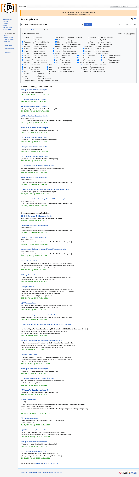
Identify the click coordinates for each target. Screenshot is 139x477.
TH (25, 71)
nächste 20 (38, 463)
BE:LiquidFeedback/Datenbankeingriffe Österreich (37, 166)
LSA (25, 67)
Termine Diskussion (106, 44)
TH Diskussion (35, 71)
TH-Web (27, 62)
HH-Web (57, 49)
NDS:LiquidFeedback (28, 275)
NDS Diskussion (115, 56)
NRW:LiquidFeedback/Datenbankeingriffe (34, 128)
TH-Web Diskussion (40, 62)
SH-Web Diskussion (40, 60)
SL (104, 62)
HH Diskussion (90, 58)
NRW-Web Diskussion (103, 49)
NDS (104, 56)
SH (25, 69)
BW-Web (27, 46)
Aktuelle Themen (8, 37)
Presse (92, 42)
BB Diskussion (66, 62)
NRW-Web (88, 49)
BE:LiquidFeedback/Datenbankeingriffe (34, 106)
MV (80, 62)
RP (104, 60)
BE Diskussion (66, 60)
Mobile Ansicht (58, 472)
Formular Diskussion (106, 37)
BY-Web (26, 49)
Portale (5, 25)
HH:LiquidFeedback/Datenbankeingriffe (34, 137)
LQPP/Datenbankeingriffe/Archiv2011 (33, 451)
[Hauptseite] (9, 8)
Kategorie (60, 44)
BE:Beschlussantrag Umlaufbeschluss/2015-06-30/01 (39, 315)
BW (57, 56)
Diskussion (38, 37)
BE (56, 60)
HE (80, 60)
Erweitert (47, 30)
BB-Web (26, 53)
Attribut (85, 69)
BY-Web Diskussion (40, 49)
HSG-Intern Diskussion (67, 71)
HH (80, 58)
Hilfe (135, 18)
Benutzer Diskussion (41, 40)
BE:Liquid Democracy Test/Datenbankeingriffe (36, 216)
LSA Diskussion (35, 67)
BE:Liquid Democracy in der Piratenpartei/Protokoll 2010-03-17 (42, 340)
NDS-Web (88, 46)
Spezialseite (22, 6)
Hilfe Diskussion (73, 42)
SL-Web (87, 53)
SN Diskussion (35, 65)
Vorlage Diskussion (74, 40)
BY (56, 58)
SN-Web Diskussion (40, 56)
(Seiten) (26, 37)
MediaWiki (60, 37)
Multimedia (34, 30)
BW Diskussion (66, 56)
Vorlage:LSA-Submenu (28, 399)
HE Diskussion (90, 60)
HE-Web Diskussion (70, 51)
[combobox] (52, 24)
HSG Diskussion (65, 69)
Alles (41, 30)
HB (80, 56)
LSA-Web (27, 58)
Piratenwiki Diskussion (42, 42)
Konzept (85, 71)
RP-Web (88, 51)
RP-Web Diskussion (102, 51)
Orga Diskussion (105, 40)
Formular (93, 37)
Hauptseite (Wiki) (7, 19)
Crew (50, 65)
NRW (104, 58)
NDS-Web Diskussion (103, 46)
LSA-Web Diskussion (41, 58)
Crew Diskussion (65, 65)
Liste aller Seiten (7, 27)
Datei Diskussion (40, 44)
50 (47, 463)
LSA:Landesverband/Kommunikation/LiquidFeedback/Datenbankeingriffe (45, 189)
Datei (25, 44)
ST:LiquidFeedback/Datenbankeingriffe (34, 177)
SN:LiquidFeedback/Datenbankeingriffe (34, 147)
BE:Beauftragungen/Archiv (30, 418)
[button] (10, 33)
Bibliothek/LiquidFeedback (29, 355)
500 (58, 463)
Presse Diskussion (105, 42)
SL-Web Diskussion (102, 53)
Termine (92, 44)
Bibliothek (5, 21)
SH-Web (27, 60)
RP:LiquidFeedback (27, 287)
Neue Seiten (7, 41)
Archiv (51, 67)
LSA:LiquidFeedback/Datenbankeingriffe (34, 116)
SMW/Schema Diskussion (47, 74)
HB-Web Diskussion (70, 46)
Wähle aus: (121, 33)
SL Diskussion (114, 62)
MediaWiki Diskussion (75, 37)
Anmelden (134, 2)
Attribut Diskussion (98, 69)
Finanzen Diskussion (99, 65)
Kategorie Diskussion (74, 44)
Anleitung (6, 35)
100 (50, 463)
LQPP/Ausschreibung (28, 303)
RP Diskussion (115, 60)
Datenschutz (23, 472)
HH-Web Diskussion (70, 49)
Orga (91, 40)
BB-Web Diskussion (40, 53)
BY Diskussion (66, 58)
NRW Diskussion (115, 58)
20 (44, 463)
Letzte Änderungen (9, 39)
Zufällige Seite (7, 29)
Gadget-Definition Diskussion (48, 80)
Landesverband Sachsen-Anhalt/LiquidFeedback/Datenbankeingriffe (43, 199)
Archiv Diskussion (65, 67)
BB (56, 62)
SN (25, 65)
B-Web (26, 51)
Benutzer (27, 40)
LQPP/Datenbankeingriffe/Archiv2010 (33, 430)
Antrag (85, 67)
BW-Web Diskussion (40, 46)
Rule (25, 76)
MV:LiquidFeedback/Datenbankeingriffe (34, 90)
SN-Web (27, 56)
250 (54, 463)
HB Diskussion (90, 56)
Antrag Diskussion (98, 67)
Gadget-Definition (29, 80)
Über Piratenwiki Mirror (34, 472)
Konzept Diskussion (98, 71)
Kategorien (6, 23)
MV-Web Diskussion (70, 53)
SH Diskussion (35, 69)
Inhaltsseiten (26, 30)
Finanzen (86, 65)
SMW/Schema (28, 74)
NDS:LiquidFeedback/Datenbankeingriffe (34, 156)
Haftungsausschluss (47, 472)
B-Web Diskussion (39, 51)
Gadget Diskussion (45, 78)
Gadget (26, 78)
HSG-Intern (52, 71)
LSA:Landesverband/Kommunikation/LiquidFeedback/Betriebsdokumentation (46, 324)
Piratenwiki (27, 42)
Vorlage (59, 40)
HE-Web (57, 51)
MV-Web (57, 53)
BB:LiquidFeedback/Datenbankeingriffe (34, 99)
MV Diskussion (90, 62)
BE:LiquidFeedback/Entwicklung (31, 261)
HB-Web (57, 46)
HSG (50, 69)
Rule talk (42, 76)
